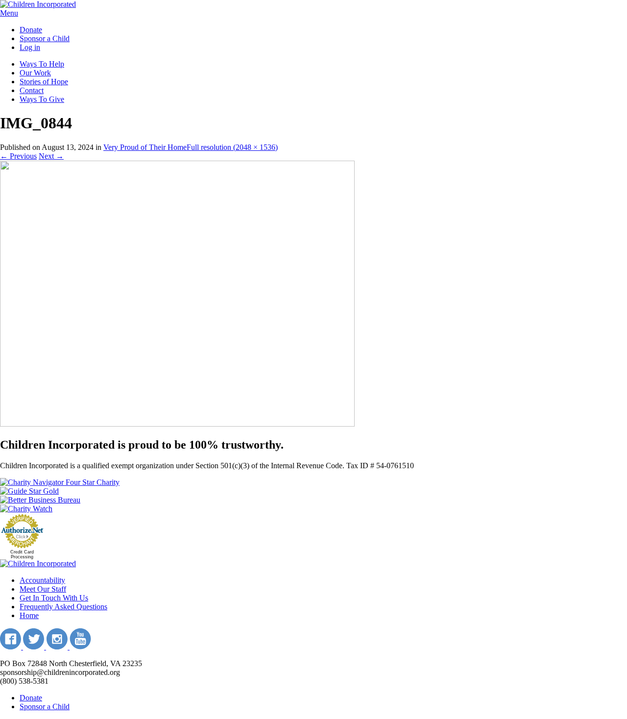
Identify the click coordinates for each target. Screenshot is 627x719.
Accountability (42, 580)
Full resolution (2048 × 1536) (232, 147)
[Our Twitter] (34, 647)
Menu (9, 13)
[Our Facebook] (11, 647)
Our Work (35, 73)
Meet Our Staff (43, 589)
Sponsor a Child (45, 38)
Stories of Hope (44, 81)
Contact (32, 90)
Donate (31, 29)
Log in (30, 47)
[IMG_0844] (177, 424)
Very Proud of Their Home (145, 147)
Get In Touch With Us (54, 598)
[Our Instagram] (58, 647)
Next (51, 156)
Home (29, 615)
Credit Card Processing (22, 554)
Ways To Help (42, 64)
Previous (18, 156)
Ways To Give (42, 99)
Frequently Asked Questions (63, 606)
